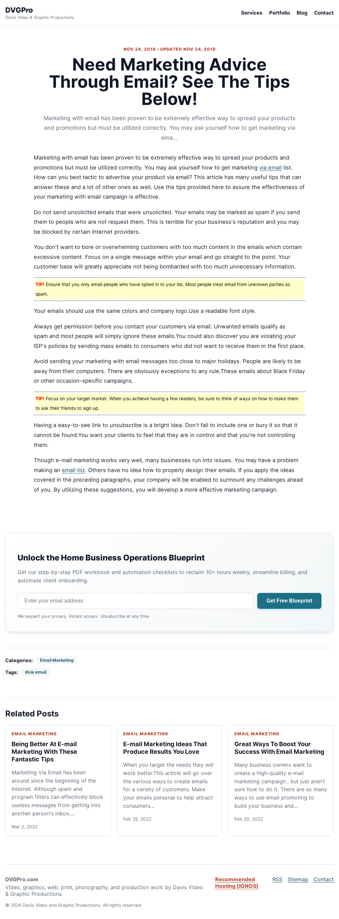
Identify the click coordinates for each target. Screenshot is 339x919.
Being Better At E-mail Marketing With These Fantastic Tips (44, 751)
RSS (277, 879)
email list (73, 470)
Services (252, 13)
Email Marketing (56, 660)
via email (270, 167)
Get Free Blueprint (289, 601)
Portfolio (279, 13)
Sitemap (298, 879)
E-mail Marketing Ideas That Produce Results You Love (165, 747)
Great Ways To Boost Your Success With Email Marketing (279, 747)
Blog (302, 13)
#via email (35, 672)
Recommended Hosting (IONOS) (237, 882)
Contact (324, 13)
